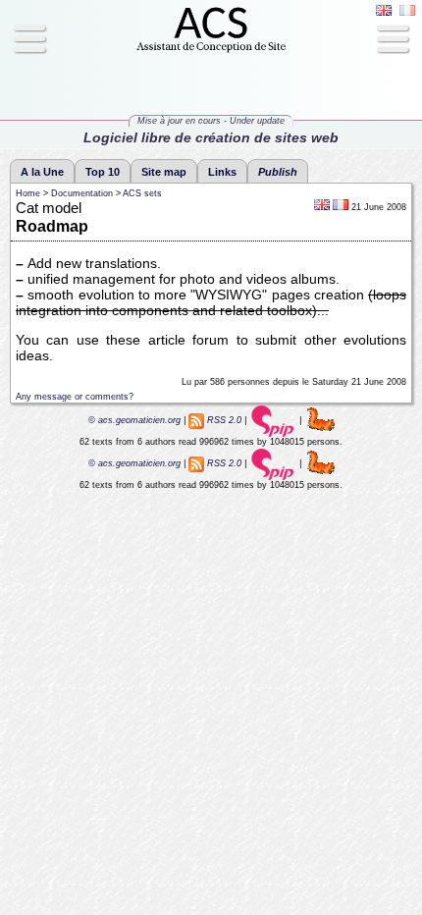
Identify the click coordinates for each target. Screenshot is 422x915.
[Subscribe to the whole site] (196, 420)
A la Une (42, 172)
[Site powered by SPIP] (272, 420)
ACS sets (142, 193)
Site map (163, 172)
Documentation (82, 193)
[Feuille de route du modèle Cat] (340, 207)
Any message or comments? (74, 397)
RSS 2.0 (224, 420)
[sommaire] (211, 50)
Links (222, 172)
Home (28, 193)
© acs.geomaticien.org (133, 420)
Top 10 (102, 172)
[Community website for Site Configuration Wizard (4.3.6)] (320, 420)
